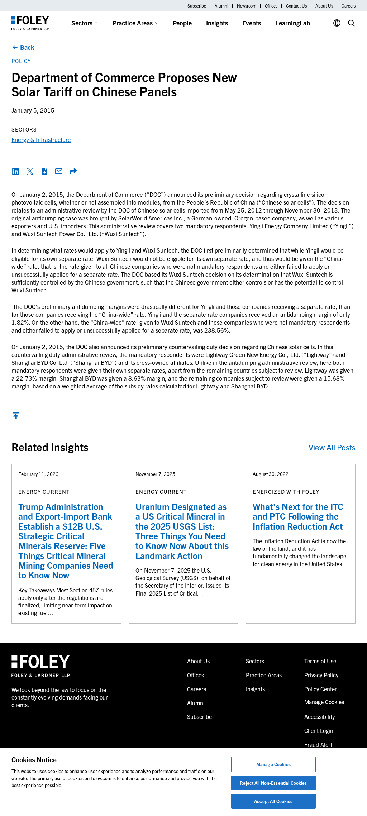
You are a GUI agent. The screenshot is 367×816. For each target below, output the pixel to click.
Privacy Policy (321, 674)
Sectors (81, 23)
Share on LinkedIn (15, 171)
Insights (217, 23)
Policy (21, 60)
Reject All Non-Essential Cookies (273, 783)
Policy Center (320, 688)
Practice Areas (133, 23)
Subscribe (196, 6)
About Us (324, 6)
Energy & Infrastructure (41, 139)
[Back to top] (15, 417)
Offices (271, 6)
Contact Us (296, 6)
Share (73, 171)
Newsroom (246, 6)
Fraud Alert (318, 744)
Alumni (221, 6)
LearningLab (292, 23)
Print (44, 171)
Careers (349, 6)
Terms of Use (320, 660)
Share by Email (58, 171)
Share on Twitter (30, 171)
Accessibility (319, 716)
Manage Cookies (273, 764)
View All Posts (332, 447)
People (182, 23)
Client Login (318, 730)
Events (251, 23)
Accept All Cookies (273, 801)
